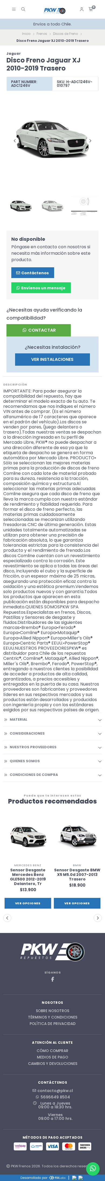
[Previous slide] (15, 141)
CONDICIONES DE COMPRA (34, 774)
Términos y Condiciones (52, 1017)
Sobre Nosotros (52, 1011)
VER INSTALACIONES (52, 359)
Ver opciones (66, 903)
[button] (7, 918)
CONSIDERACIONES (27, 733)
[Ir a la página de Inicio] (54, 11)
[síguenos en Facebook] (52, 979)
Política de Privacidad (53, 1024)
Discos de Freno (65, 34)
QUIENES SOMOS (25, 761)
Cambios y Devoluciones (52, 1064)
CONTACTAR (41, 330)
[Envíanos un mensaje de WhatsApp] (93, 1169)
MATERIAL (18, 719)
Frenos (42, 34)
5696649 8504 (55, 1097)
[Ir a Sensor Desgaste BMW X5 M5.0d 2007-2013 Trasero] (66, 837)
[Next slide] (90, 141)
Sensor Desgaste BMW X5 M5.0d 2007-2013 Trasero (66, 874)
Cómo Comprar (52, 1051)
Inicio (26, 34)
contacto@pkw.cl (55, 1091)
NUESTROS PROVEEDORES (33, 747)
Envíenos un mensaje (42, 288)
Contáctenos (34, 273)
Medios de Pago (52, 1057)
